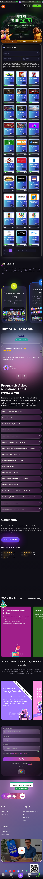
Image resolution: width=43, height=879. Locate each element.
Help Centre (26, 817)
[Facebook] (6, 871)
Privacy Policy (14, 753)
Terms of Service (5, 831)
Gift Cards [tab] (10, 41)
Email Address (7, 728)
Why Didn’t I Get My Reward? (10, 484)
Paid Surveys (4, 811)
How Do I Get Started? (8, 466)
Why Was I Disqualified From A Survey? (13, 429)
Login (30, 764)
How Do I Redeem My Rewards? (11, 423)
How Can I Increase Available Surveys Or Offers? (16, 490)
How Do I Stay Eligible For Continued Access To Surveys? (18, 496)
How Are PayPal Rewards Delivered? (12, 460)
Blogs (24, 821)
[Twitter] (22, 871)
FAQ (24, 814)
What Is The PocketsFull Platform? (12, 411)
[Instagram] (10, 871)
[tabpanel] (21, 150)
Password (6, 744)
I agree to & (17, 753)
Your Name (6, 736)
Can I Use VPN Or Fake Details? (11, 436)
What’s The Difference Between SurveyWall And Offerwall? (18, 448)
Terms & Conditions (24, 753)
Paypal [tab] (24, 41)
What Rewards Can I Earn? (10, 472)
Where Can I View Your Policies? (11, 454)
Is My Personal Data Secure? (10, 502)
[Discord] (18, 871)
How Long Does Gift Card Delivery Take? (13, 509)
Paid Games (4, 814)
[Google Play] (26, 871)
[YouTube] (14, 871)
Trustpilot (21, 336)
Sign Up (21, 31)
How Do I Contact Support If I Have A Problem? (15, 478)
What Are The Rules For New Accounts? (13, 442)
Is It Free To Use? (7, 417)
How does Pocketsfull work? (30, 811)
